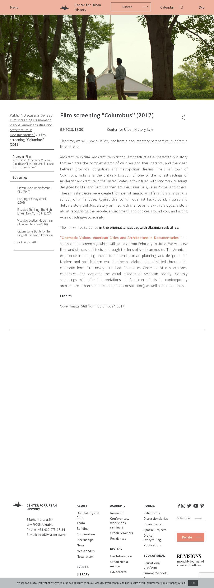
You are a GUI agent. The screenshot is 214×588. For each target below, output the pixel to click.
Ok (193, 583)
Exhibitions (152, 513)
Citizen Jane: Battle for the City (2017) (33, 190)
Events (83, 567)
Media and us (86, 551)
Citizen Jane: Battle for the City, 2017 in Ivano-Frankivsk (35, 233)
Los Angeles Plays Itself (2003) (31, 200)
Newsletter (85, 556)
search (199, 518)
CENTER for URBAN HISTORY (42, 507)
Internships (85, 540)
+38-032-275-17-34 (51, 529)
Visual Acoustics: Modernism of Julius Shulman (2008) (35, 222)
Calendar (167, 7)
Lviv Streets (118, 572)
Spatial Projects (155, 530)
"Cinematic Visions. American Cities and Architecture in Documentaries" (120, 237)
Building (83, 528)
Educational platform (152, 565)
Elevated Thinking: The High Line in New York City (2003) (34, 211)
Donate (127, 7)
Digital (116, 548)
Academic (118, 505)
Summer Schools (156, 573)
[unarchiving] (153, 524)
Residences (118, 538)
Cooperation (86, 534)
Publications (153, 545)
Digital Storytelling (152, 537)
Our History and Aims (88, 515)
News (80, 545)
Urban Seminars (121, 533)
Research (116, 513)
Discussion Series (156, 518)
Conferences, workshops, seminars (119, 522)
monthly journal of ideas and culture (190, 563)
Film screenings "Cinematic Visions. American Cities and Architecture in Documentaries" (33, 162)
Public (149, 505)
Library (83, 574)
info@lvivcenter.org (51, 534)
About (82, 505)
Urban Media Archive (119, 564)
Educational (154, 555)
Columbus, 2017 (27, 242)
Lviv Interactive (121, 556)
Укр (201, 7)
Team (81, 523)
